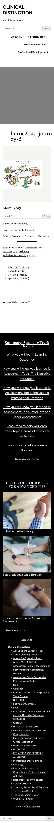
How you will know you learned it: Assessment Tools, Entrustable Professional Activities (27, 393)
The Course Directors (25, 791)
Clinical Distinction (17, 10)
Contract (18, 688)
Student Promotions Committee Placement (26, 236)
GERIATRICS (19, 719)
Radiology (18, 764)
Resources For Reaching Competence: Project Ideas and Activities (30, 772)
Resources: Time (27, 459)
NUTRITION (19, 749)
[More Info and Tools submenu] (47, 44)
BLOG (43, 483)
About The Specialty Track (27, 658)
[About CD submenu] (23, 37)
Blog (15, 684)
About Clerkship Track (25, 654)
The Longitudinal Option (26, 795)
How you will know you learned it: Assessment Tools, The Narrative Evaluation (27, 373)
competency (16, 247)
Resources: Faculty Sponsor (28, 779)
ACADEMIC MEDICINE (24, 662)
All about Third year (18, 267)
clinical (5, 248)
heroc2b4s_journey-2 (18, 302)
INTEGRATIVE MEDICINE (26, 726)
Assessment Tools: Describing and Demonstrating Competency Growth (31, 669)
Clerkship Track (16, 274)
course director (31, 248)
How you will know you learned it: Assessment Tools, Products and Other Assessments (27, 412)
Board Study (14, 271)
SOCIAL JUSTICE (22, 783)
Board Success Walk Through (18, 230)
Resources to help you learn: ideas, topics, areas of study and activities (27, 431)
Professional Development (27, 760)
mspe (15, 251)
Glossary (18, 722)
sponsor (32, 255)
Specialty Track (16, 278)
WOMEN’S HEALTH (23, 798)
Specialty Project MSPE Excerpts (30, 787)
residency (24, 251)
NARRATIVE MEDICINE (25, 745)
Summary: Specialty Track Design (27, 344)
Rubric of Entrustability (15, 223)
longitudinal (7, 251)
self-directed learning (15, 255)
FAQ (15, 707)
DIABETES (18, 700)
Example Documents (24, 703)
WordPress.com (32, 806)
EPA (41, 247)
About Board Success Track (28, 650)
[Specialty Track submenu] (47, 37)
